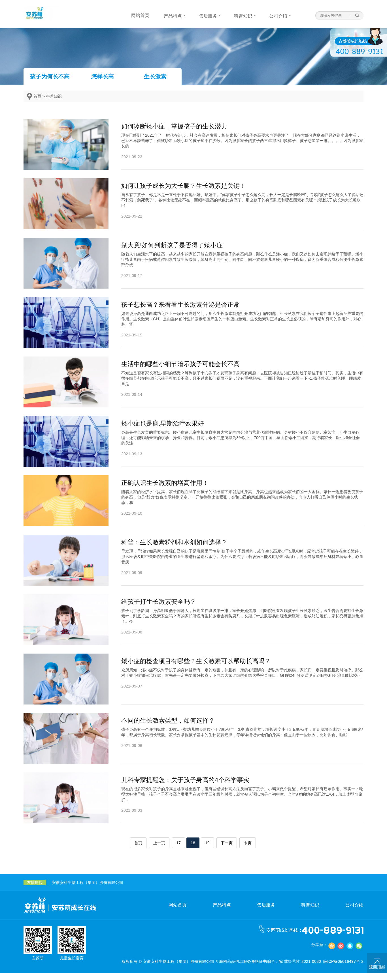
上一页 (159, 843)
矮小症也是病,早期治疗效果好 (162, 423)
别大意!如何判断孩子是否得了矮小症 (172, 245)
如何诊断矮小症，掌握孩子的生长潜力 (174, 126)
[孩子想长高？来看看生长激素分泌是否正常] (66, 345)
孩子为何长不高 (50, 76)
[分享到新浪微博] (340, 945)
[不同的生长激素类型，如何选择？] (66, 761)
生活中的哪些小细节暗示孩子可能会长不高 (180, 364)
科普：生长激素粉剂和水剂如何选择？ (174, 542)
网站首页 (178, 905)
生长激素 (155, 76)
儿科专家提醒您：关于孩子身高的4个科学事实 (185, 779)
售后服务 (266, 905)
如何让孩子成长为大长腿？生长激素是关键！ (183, 185)
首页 (37, 96)
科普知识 (54, 96)
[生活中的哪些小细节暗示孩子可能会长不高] (66, 405)
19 (207, 843)
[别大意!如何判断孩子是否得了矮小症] (66, 286)
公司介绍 (354, 905)
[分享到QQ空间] (331, 945)
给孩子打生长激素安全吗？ (158, 601)
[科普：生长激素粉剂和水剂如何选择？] (66, 583)
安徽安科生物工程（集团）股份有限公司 (87, 882)
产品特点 (222, 905)
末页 (248, 843)
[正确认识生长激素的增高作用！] (66, 524)
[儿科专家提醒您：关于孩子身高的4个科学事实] (66, 821)
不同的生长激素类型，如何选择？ (168, 720)
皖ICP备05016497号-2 (343, 961)
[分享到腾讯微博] (349, 945)
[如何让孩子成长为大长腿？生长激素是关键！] (66, 227)
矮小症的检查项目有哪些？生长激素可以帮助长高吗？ (196, 661)
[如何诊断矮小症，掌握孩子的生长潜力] (66, 167)
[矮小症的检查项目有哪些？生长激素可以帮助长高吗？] (66, 702)
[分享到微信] (359, 945)
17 (178, 843)
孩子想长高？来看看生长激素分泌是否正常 (180, 304)
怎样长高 (102, 76)
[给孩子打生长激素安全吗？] (66, 643)
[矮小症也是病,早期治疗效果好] (66, 464)
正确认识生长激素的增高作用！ (165, 482)
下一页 (227, 843)
